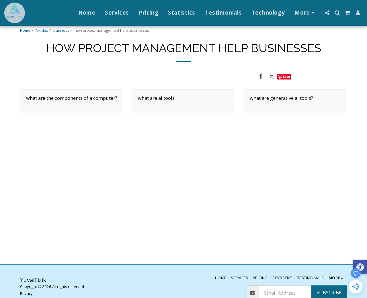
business (61, 30)
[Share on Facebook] (260, 76)
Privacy (26, 293)
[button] (327, 12)
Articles (42, 30)
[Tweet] (271, 76)
